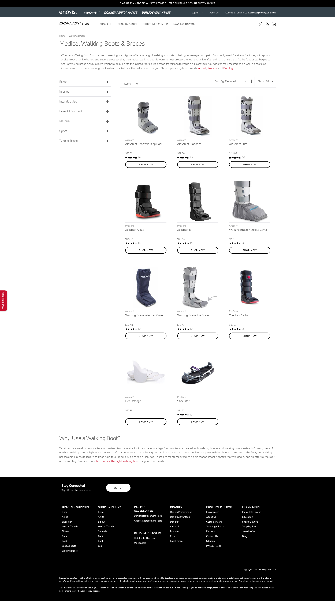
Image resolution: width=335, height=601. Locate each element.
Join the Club (249, 531)
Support (195, 12)
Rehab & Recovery (148, 533)
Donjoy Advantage (180, 516)
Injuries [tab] (64, 91)
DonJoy (228, 68)
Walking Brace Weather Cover (144, 315)
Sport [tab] (63, 131)
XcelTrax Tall (185, 229)
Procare (212, 68)
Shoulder (67, 521)
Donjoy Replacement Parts (148, 515)
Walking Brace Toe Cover (193, 315)
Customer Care (214, 521)
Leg (100, 545)
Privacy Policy (214, 545)
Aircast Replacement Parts (148, 520)
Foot (64, 540)
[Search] (261, 24)
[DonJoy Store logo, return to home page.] (74, 23)
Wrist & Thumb (70, 526)
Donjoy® (174, 521)
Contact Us (212, 536)
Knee (64, 511)
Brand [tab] (63, 82)
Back (64, 536)
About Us (214, 12)
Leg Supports (69, 545)
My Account (212, 511)
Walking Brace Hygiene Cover (248, 229)
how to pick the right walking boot (117, 461)
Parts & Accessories (143, 509)
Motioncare (140, 542)
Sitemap (210, 540)
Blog (244, 536)
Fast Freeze (176, 540)
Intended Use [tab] (68, 101)
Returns (210, 531)
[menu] (147, 24)
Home (62, 35)
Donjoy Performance (181, 511)
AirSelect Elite (238, 144)
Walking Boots (70, 550)
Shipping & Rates (215, 526)
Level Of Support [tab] (70, 111)
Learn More (251, 507)
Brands (176, 507)
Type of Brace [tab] (68, 141)
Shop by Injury (250, 521)
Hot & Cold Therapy (144, 538)
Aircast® (174, 526)
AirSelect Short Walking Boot (143, 144)
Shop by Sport (250, 526)
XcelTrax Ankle (134, 229)
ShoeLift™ (183, 401)
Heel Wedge (133, 401)
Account (267, 24)
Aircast (202, 68)
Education (247, 516)
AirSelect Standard (189, 144)
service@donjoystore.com (263, 12)
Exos (172, 536)
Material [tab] (64, 121)
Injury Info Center (251, 511)
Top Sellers (3, 300)
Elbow (65, 531)
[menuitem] (106, 24)
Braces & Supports (76, 507)
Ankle (65, 516)
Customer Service (220, 507)
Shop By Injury (109, 507)
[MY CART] (274, 24)
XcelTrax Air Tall (239, 315)
